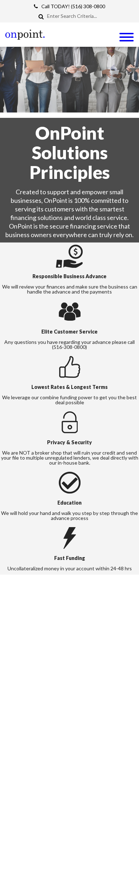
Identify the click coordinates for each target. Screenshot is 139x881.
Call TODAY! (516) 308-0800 (73, 6)
